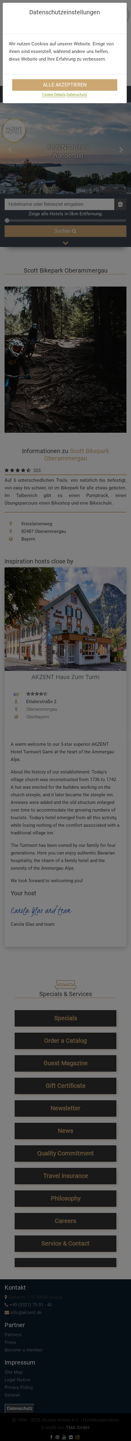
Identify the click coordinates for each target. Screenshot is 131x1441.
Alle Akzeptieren (65, 85)
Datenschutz (76, 95)
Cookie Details (54, 95)
